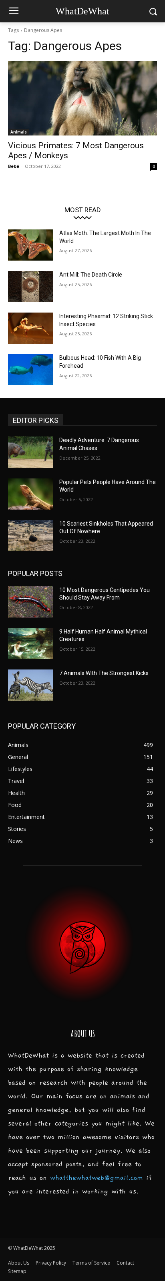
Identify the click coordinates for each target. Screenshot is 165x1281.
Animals (18, 132)
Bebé (13, 166)
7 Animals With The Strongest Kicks (104, 673)
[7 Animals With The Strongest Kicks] (30, 685)
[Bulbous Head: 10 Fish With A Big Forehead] (30, 369)
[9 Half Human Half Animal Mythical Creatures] (30, 643)
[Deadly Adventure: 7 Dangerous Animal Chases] (30, 452)
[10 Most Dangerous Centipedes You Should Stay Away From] (30, 602)
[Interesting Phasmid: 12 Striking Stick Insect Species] (30, 328)
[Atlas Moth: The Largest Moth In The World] (30, 245)
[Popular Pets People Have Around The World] (30, 494)
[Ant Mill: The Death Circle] (30, 286)
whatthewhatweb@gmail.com (96, 1178)
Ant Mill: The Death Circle (90, 274)
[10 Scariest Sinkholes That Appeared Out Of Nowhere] (30, 535)
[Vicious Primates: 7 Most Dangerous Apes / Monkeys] (82, 98)
